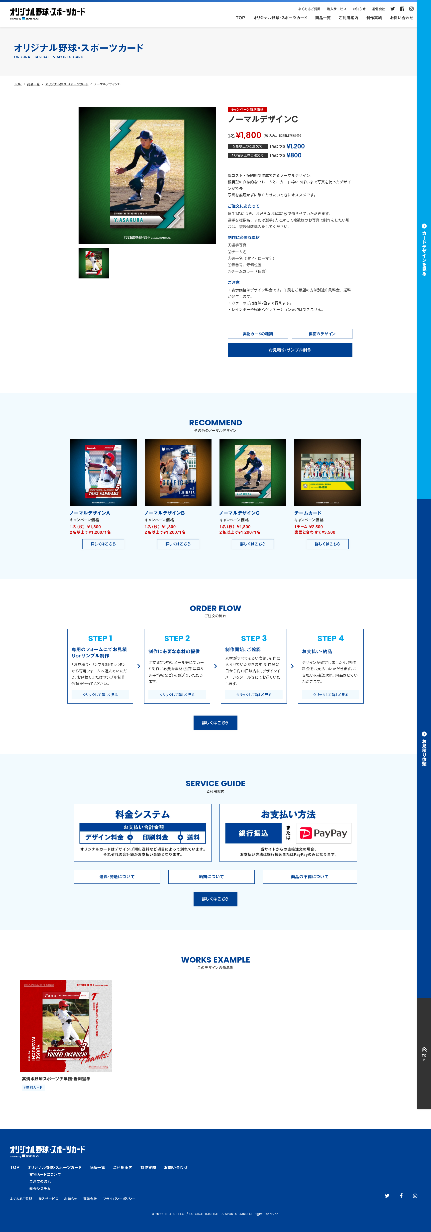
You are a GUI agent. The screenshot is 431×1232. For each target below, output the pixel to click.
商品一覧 (33, 84)
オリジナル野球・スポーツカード (66, 84)
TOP (18, 84)
